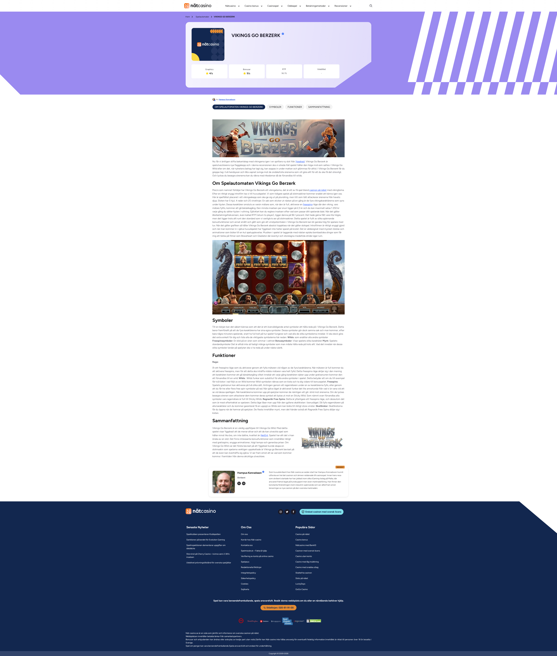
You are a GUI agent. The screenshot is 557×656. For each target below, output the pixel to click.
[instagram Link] (280, 511)
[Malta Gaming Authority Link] (299, 621)
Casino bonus (251, 5)
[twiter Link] (287, 511)
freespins (307, 204)
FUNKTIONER (295, 107)
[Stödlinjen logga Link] (252, 621)
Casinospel (273, 5)
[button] (307, 480)
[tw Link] (239, 483)
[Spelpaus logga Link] (264, 621)
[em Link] (243, 483)
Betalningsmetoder (316, 5)
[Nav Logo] (197, 6)
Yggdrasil (300, 161)
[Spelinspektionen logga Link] (287, 621)
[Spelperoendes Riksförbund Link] (276, 621)
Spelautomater (202, 17)
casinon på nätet (318, 190)
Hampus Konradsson (227, 99)
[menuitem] (232, 6)
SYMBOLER (275, 107)
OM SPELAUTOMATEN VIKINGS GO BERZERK (239, 107)
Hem (187, 17)
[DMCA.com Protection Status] (314, 621)
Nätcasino (230, 5)
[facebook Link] (293, 511)
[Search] (369, 6)
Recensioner (340, 5)
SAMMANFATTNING (319, 107)
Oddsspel (292, 5)
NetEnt (264, 435)
